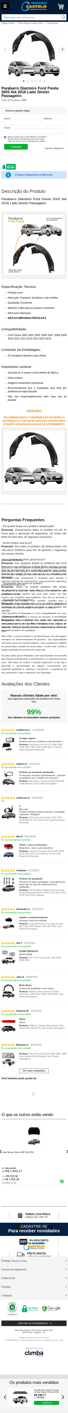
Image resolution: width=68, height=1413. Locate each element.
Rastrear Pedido (19, 1261)
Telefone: (48, 118)
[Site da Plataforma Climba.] (34, 1352)
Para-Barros (52, 23)
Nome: (7, 118)
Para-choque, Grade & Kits (30, 23)
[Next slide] (62, 49)
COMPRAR (47, 1403)
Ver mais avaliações (34, 1070)
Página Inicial (7, 23)
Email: (7, 128)
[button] (24, 81)
